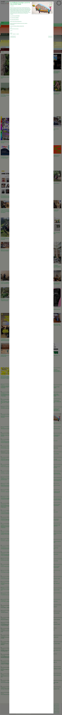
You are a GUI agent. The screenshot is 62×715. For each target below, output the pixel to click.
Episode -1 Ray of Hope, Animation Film (15, 21)
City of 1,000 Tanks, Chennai (14, 28)
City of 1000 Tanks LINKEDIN (14, 17)
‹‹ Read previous (13, 36)
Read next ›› (50, 36)
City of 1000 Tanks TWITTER (14, 19)
